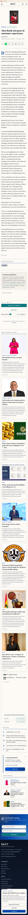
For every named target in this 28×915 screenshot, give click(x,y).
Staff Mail (3, 873)
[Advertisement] (14, 697)
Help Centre (4, 866)
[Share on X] (9, 44)
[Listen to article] (2, 44)
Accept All (14, 911)
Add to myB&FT (12, 27)
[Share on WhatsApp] (5, 44)
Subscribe (14, 310)
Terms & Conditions (6, 879)
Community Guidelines (6, 885)
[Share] (19, 44)
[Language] (23, 4)
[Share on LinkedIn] (15, 44)
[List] (10, 302)
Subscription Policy (6, 888)
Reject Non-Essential (14, 904)
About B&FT (4, 864)
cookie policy (5, 901)
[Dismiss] (25, 756)
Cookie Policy (4, 883)
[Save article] (22, 44)
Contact (3, 871)
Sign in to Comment (14, 305)
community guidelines (11, 283)
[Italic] (5, 302)
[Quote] (8, 302)
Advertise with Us (5, 868)
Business (3, 27)
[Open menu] (2, 4)
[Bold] (2, 302)
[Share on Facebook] (12, 44)
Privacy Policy (4, 881)
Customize (14, 908)
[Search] (25, 4)
